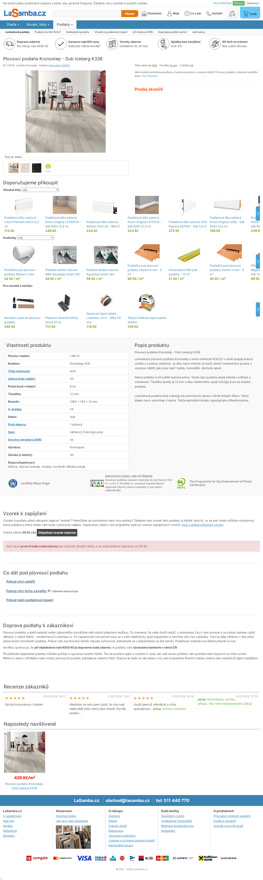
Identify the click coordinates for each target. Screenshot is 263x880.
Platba (112, 821)
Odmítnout (253, 3)
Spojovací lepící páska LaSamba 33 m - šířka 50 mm (104, 318)
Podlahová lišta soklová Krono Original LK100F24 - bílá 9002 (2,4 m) (63, 222)
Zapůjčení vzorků (172, 816)
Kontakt (217, 13)
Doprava (114, 816)
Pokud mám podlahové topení (29, 600)
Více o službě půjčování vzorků (202, 525)
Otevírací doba (66, 816)
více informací (150, 75)
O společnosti (12, 816)
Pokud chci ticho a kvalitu (26, 591)
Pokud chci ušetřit (20, 581)
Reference (10, 830)
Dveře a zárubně (224, 821)
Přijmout (238, 3)
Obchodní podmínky (122, 835)
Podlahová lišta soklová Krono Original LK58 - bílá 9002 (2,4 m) (227, 222)
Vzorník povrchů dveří (228, 826)
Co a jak (195, 13)
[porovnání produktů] (232, 12)
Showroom (154, 13)
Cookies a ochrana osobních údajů (131, 840)
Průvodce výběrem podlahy (232, 816)
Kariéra (8, 826)
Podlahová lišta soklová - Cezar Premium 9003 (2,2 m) (21, 222)
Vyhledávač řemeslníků (176, 821)
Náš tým (8, 821)
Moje (175, 13)
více (222, 3)
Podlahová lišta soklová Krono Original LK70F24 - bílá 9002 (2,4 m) (144, 222)
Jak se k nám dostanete (72, 821)
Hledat (129, 13)
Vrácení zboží (117, 826)
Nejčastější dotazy (120, 845)
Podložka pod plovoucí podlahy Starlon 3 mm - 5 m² (227, 270)
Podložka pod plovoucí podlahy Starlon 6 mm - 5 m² (145, 270)
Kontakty (9, 835)
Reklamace (115, 830)
